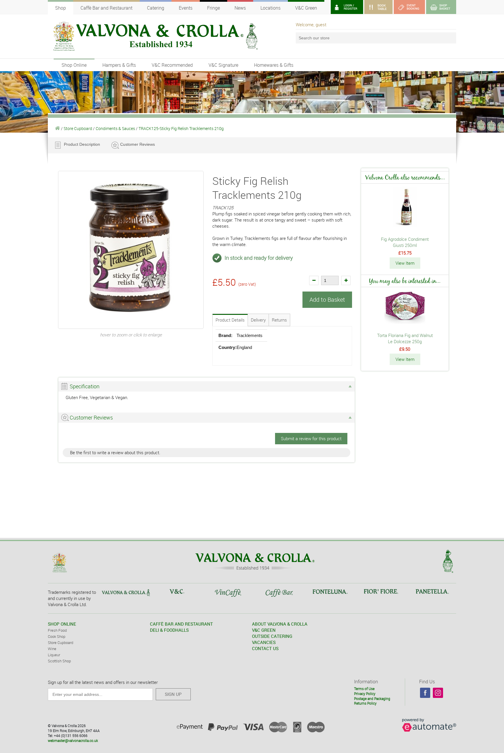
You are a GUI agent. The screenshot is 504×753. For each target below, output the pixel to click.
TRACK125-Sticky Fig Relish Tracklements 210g (181, 128)
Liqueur (54, 654)
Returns (279, 320)
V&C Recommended (172, 65)
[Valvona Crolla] (57, 128)
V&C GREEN (264, 630)
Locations (270, 8)
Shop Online (74, 65)
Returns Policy (365, 703)
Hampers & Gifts (119, 65)
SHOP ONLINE (62, 624)
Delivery (258, 320)
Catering (155, 8)
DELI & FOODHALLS (169, 630)
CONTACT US (265, 648)
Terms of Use (364, 688)
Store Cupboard (78, 128)
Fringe (213, 8)
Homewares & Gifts (273, 65)
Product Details (230, 320)
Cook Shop (56, 636)
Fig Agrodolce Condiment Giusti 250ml (405, 242)
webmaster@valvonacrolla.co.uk (73, 740)
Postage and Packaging (372, 698)
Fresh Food (57, 630)
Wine (52, 648)
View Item (405, 263)
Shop (60, 8)
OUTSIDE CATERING (272, 636)
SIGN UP (173, 694)
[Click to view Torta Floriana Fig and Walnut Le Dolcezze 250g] (404, 322)
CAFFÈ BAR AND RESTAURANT (181, 624)
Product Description (82, 144)
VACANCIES (264, 642)
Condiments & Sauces (115, 128)
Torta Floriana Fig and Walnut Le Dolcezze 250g (405, 338)
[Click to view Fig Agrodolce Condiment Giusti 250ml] (405, 226)
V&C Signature (223, 65)
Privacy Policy (364, 693)
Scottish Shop (59, 661)
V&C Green (306, 8)
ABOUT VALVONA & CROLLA (279, 624)
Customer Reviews (137, 144)
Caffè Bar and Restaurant (106, 8)
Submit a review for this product (311, 438)
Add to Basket (327, 299)
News (240, 8)
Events (185, 8)
